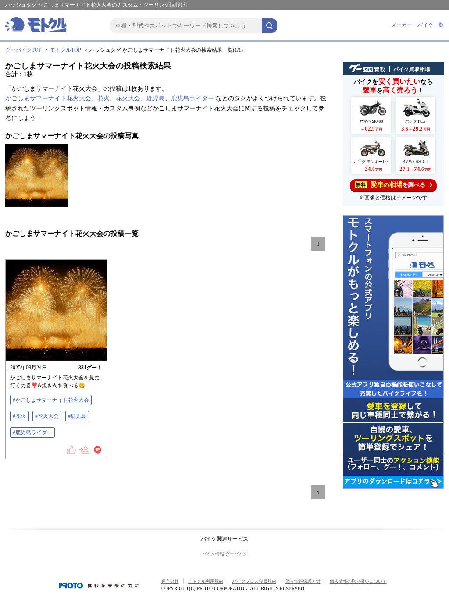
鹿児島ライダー (192, 98)
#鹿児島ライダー (32, 432)
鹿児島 (155, 98)
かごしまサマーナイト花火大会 (48, 98)
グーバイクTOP (23, 50)
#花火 (19, 416)
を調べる (390, 184)
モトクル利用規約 (205, 581)
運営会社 (170, 581)
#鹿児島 (77, 416)
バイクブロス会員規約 (254, 581)
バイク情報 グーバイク (224, 554)
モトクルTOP (65, 50)
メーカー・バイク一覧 (417, 25)
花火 (103, 98)
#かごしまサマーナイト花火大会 (51, 400)
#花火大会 (47, 416)
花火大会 (128, 98)
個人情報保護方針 (303, 581)
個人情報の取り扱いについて (358, 581)
